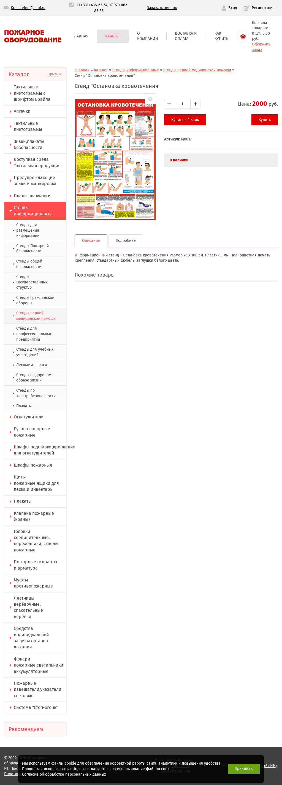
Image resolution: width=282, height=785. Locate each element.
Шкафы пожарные (33, 465)
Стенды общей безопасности (27, 264)
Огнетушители (29, 416)
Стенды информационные (33, 210)
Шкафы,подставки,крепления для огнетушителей (40, 450)
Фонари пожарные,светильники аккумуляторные (38, 665)
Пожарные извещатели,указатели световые (37, 689)
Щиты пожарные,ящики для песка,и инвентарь (36, 483)
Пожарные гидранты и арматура (35, 564)
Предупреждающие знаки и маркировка (35, 180)
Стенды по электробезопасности (34, 393)
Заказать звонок (162, 8)
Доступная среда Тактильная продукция (37, 162)
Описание (91, 240)
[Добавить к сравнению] (150, 98)
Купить (265, 119)
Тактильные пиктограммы (28, 126)
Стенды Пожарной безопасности (31, 248)
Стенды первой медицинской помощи (34, 316)
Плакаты (22, 406)
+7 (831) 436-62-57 (92, 5)
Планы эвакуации (32, 195)
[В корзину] (243, 36)
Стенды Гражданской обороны (33, 300)
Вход (232, 8)
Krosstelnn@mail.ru (28, 8)
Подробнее (126, 240)
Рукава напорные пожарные (32, 431)
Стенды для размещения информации (26, 230)
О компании (147, 36)
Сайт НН (268, 766)
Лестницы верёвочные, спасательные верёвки (28, 607)
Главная (80, 36)
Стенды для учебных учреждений (33, 352)
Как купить (221, 36)
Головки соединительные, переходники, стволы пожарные (36, 541)
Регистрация (263, 8)
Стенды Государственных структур (30, 282)
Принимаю (244, 768)
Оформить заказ (261, 47)
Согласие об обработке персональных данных (64, 774)
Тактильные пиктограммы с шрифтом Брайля (32, 93)
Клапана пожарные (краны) (34, 516)
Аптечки (22, 111)
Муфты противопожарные (33, 583)
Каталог (112, 36)
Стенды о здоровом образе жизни (32, 378)
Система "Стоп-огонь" (36, 707)
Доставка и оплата (186, 36)
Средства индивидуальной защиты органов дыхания (31, 637)
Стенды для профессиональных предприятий (32, 334)
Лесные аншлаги (30, 364)
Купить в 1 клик (185, 119)
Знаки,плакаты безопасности (29, 144)
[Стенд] (115, 159)
